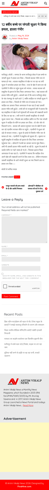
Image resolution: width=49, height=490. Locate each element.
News (17, 177)
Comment (6, 215)
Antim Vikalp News (20, 38)
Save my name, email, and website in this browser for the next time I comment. (22, 277)
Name (5, 246)
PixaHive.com (24, 486)
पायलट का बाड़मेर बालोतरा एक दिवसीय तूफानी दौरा (23, 338)
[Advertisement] (24, 447)
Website (5, 265)
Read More (28, 405)
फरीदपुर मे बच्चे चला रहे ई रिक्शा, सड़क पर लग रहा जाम (20, 16)
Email (5, 256)
